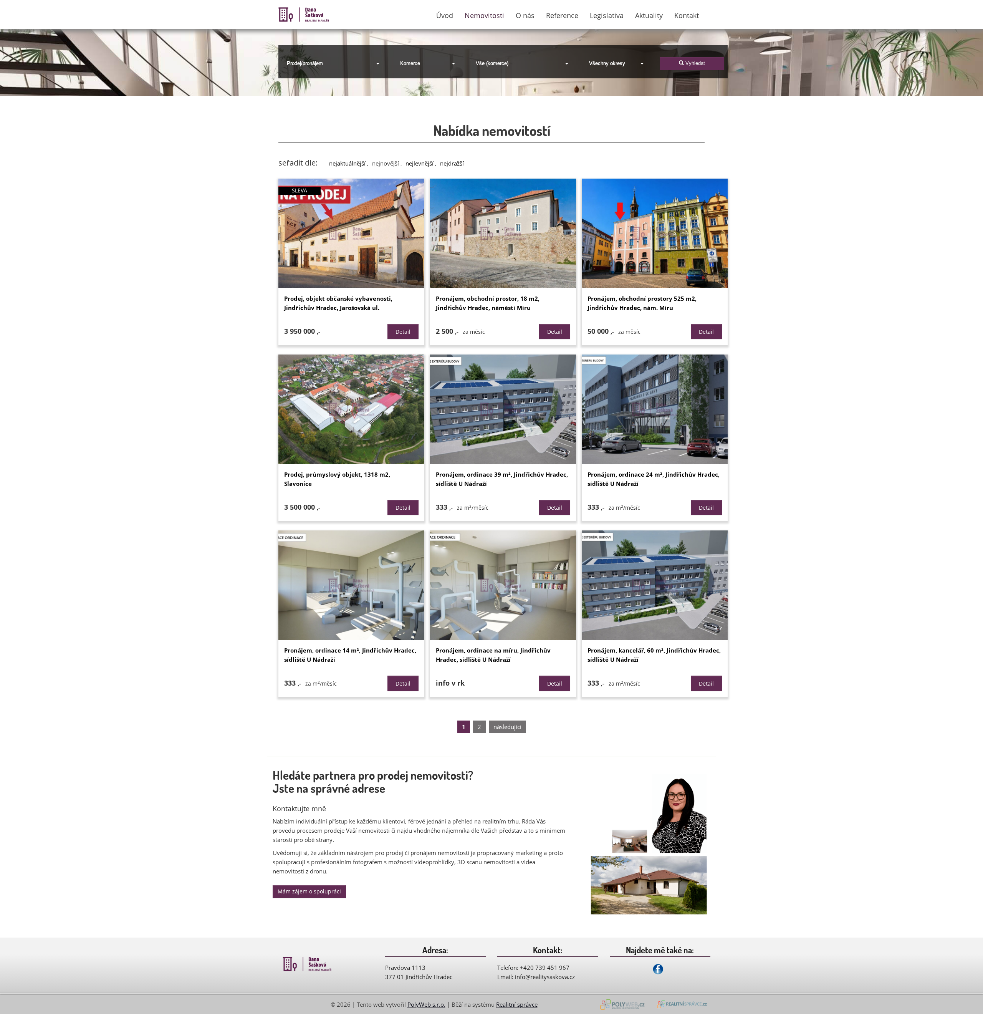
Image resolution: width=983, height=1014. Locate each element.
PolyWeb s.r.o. (426, 1004)
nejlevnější (419, 163)
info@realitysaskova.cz (545, 977)
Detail (403, 331)
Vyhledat (694, 63)
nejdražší (452, 163)
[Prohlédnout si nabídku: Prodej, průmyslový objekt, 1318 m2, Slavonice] (351, 409)
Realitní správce (517, 1004)
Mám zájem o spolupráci (309, 891)
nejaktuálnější (347, 163)
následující (507, 727)
